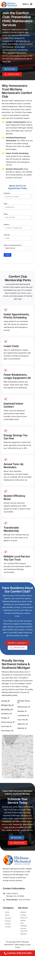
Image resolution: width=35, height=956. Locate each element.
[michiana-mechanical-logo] (9, 2)
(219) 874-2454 (18, 900)
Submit (7, 255)
